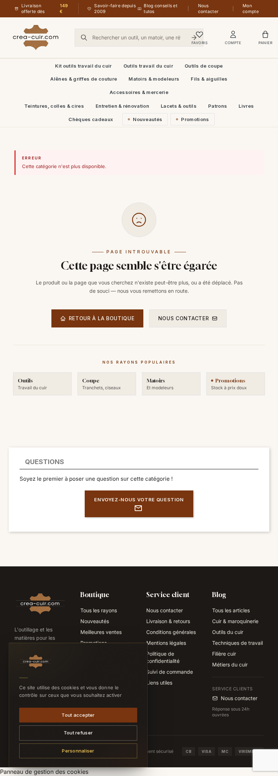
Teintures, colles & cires (54, 106)
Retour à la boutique (102, 318)
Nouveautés (147, 119)
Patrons (217, 106)
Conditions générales (171, 632)
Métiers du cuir (230, 664)
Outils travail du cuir (148, 66)
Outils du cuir (227, 632)
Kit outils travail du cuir (83, 66)
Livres (246, 106)
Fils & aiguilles (209, 79)
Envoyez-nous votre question (139, 499)
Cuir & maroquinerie (235, 621)
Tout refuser (78, 733)
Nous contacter (208, 8)
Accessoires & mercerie (139, 92)
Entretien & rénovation (122, 106)
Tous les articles (231, 610)
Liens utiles (159, 682)
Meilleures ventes (101, 632)
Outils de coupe (204, 66)
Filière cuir (224, 654)
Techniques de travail (237, 643)
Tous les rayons (98, 610)
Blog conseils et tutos (160, 8)
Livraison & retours (168, 621)
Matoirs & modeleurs (154, 79)
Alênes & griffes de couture (83, 79)
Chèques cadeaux (90, 119)
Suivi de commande (169, 672)
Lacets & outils (179, 106)
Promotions (195, 119)
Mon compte (251, 8)
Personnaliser (78, 750)
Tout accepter (78, 714)
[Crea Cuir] (36, 37)
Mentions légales (166, 643)
